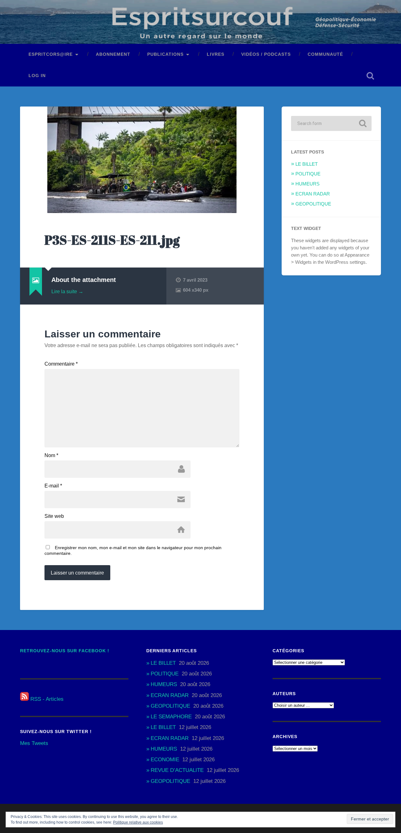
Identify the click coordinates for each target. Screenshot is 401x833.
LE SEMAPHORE (171, 717)
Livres (215, 54)
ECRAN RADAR (312, 193)
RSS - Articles (46, 699)
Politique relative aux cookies (138, 822)
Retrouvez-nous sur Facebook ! (64, 650)
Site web (54, 516)
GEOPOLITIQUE (313, 203)
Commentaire (61, 364)
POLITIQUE (307, 173)
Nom (51, 455)
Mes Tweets (34, 743)
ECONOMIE (165, 760)
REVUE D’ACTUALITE (177, 770)
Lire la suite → (67, 291)
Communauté (325, 54)
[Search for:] (331, 123)
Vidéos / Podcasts (266, 54)
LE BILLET (306, 164)
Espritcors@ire (51, 54)
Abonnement (113, 54)
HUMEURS (307, 183)
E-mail (53, 485)
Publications (165, 54)
